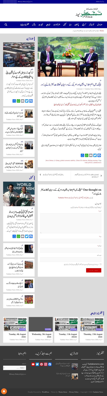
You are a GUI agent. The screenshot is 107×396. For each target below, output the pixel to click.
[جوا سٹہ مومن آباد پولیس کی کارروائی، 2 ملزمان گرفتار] (75, 376)
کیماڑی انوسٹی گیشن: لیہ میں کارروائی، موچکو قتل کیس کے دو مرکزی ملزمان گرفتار (14, 148)
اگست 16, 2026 (29, 81)
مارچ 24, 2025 (98, 89)
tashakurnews (97, 163)
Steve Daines (49, 161)
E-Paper (99, 329)
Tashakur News (89, 89)
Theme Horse (62, 392)
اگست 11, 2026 (19, 306)
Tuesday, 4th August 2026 (17, 335)
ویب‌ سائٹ (99, 255)
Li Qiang (57, 161)
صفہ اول (99, 24)
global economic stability (67, 161)
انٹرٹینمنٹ (56, 24)
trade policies (89, 163)
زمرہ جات (24, 364)
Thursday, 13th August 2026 (93, 335)
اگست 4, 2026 (23, 340)
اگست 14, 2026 (19, 255)
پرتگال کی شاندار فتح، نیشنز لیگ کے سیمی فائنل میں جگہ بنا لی (53, 175)
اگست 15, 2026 (29, 220)
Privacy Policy (74, 392)
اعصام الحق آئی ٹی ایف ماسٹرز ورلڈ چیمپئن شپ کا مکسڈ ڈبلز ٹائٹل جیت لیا (20, 214)
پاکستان (77, 24)
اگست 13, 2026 (19, 274)
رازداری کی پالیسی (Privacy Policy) (25, 2)
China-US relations (81, 161)
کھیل (64, 24)
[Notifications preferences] (4, 391)
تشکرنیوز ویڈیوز (24, 24)
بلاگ (33, 24)
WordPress (45, 392)
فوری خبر (91, 24)
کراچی (84, 24)
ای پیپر (48, 24)
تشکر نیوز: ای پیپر (96, 313)
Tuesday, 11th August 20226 (68, 335)
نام (100, 237)
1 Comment (80, 89)
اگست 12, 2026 (19, 290)
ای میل (99, 246)
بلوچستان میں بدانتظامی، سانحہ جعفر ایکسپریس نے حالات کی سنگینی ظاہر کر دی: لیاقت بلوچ (77, 104)
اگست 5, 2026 (48, 340)
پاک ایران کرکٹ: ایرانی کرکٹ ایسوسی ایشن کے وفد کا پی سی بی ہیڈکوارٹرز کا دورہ (15, 267)
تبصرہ (100, 211)
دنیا (70, 24)
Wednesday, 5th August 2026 (41, 335)
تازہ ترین (29, 39)
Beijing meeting (93, 161)
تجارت (41, 24)
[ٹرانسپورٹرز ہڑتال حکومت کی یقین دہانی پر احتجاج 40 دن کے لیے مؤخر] (75, 366)
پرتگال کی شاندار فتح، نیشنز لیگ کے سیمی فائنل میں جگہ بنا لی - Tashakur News (73, 198)
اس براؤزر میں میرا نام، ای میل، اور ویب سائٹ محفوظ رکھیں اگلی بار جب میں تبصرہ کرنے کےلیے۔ (81, 264)
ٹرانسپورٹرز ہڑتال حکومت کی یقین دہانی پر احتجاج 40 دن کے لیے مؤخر (19, 75)
